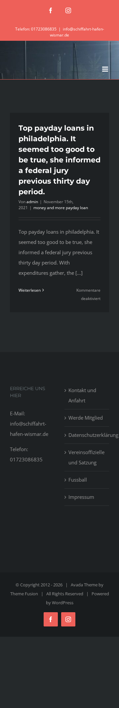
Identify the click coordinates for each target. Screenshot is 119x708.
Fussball (77, 479)
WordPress (62, 603)
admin (32, 202)
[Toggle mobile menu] (105, 69)
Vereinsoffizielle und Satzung (86, 457)
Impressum (81, 497)
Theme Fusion (24, 594)
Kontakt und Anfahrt (82, 395)
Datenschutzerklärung (87, 435)
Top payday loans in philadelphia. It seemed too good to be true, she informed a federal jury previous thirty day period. (59, 160)
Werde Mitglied (85, 417)
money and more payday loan (60, 207)
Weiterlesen (30, 290)
